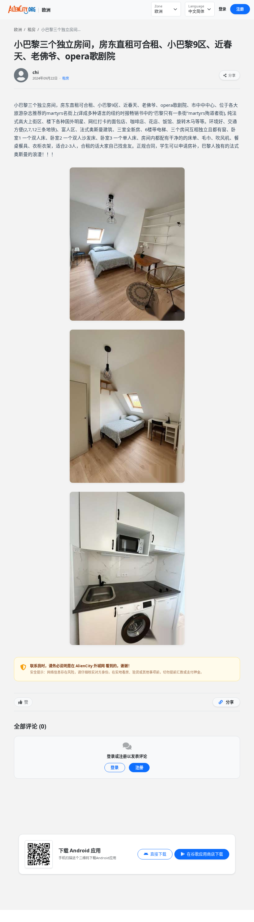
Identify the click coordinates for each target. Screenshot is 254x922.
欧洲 (18, 29)
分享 (231, 75)
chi (36, 72)
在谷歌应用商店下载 (205, 854)
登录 (222, 9)
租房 (32, 29)
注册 (240, 9)
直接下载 (158, 854)
